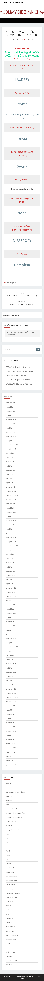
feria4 (8, 847)
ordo (7, 914)
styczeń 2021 (10, 685)
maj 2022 (9, 617)
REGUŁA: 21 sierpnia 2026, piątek (18, 380)
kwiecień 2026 (11, 419)
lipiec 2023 (10, 558)
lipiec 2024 (10, 508)
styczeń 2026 (10, 432)
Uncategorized (12, 283)
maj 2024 (9, 516)
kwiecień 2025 (11, 470)
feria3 (8, 842)
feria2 (8, 838)
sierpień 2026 (10, 403)
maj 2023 (9, 567)
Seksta (22, 166)
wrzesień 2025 (11, 449)
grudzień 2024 (11, 487)
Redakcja (29, 39)
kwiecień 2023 (11, 571)
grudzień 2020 (11, 689)
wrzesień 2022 (11, 601)
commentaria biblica (13, 809)
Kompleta (22, 264)
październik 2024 (12, 495)
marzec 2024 (10, 525)
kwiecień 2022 (11, 622)
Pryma (22, 103)
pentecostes (10, 927)
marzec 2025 (10, 474)
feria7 (8, 859)
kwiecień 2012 (11, 748)
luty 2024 (9, 529)
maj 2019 (9, 735)
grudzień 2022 (11, 588)
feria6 (8, 855)
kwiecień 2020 (11, 723)
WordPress (30, 976)
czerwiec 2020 (11, 714)
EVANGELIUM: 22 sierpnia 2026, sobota (20, 371)
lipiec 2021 (10, 659)
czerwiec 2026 (11, 411)
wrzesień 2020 (11, 702)
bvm (7, 805)
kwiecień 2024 (11, 521)
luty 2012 (9, 756)
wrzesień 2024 (11, 499)
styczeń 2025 (10, 483)
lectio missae (11, 884)
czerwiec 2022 (11, 613)
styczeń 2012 (10, 760)
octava (8, 906)
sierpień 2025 (10, 453)
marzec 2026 (10, 424)
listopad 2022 (11, 592)
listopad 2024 (11, 491)
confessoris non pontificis (15, 813)
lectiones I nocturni (13, 893)
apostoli (9, 796)
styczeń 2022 (10, 634)
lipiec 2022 (10, 609)
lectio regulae (11, 889)
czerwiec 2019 (11, 731)
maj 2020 (9, 718)
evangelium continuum (14, 830)
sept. (8, 948)
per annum (10, 931)
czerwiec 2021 (11, 664)
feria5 (8, 851)
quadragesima (11, 939)
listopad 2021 (11, 643)
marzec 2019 (10, 744)
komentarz (10, 872)
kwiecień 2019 (11, 739)
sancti (8, 943)
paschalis (9, 918)
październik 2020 (12, 697)
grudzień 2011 (11, 765)
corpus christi (11, 821)
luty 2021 (9, 680)
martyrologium (11, 897)
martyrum (9, 901)
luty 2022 (9, 630)
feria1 (8, 834)
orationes (9, 910)
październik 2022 (12, 596)
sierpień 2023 (10, 554)
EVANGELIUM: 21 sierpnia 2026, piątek (19, 384)
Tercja (22, 138)
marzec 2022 (10, 626)
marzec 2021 (10, 676)
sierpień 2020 (10, 706)
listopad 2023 (11, 542)
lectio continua (11, 876)
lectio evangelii (11, 880)
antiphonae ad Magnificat (15, 792)
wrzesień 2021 (11, 651)
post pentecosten (12, 935)
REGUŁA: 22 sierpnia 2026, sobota (18, 367)
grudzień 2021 (11, 638)
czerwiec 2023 (11, 563)
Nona (22, 212)
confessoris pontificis (14, 817)
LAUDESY (22, 79)
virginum (9, 964)
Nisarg (22, 978)
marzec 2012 (10, 752)
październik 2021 (12, 647)
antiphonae (10, 788)
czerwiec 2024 (11, 512)
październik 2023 (12, 546)
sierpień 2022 (10, 605)
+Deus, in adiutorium (12, 2)
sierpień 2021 (10, 655)
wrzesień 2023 (11, 550)
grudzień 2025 (11, 436)
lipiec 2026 (10, 407)
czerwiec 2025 (11, 462)
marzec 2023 (10, 575)
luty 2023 (9, 580)
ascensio (9, 800)
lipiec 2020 (10, 710)
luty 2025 (9, 478)
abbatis (8, 783)
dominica (9, 826)
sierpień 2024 (10, 504)
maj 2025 (9, 466)
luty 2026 (9, 428)
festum (8, 863)
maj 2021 (9, 668)
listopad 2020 (11, 693)
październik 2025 (12, 445)
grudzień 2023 (11, 537)
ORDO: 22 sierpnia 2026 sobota (17, 375)
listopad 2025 (11, 441)
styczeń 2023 (10, 584)
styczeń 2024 (10, 533)
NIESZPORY (22, 240)
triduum (9, 956)
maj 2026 (9, 415)
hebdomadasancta (12, 868)
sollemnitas (10, 952)
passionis (9, 922)
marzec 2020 (10, 727)
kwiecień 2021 (11, 672)
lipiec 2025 (10, 457)
